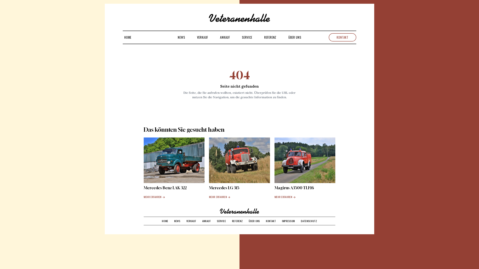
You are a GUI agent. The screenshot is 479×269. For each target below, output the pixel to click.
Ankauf (225, 37)
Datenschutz (309, 221)
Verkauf (202, 37)
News (181, 37)
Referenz (270, 37)
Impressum (288, 221)
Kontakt (342, 37)
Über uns (294, 37)
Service (247, 37)
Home (127, 37)
